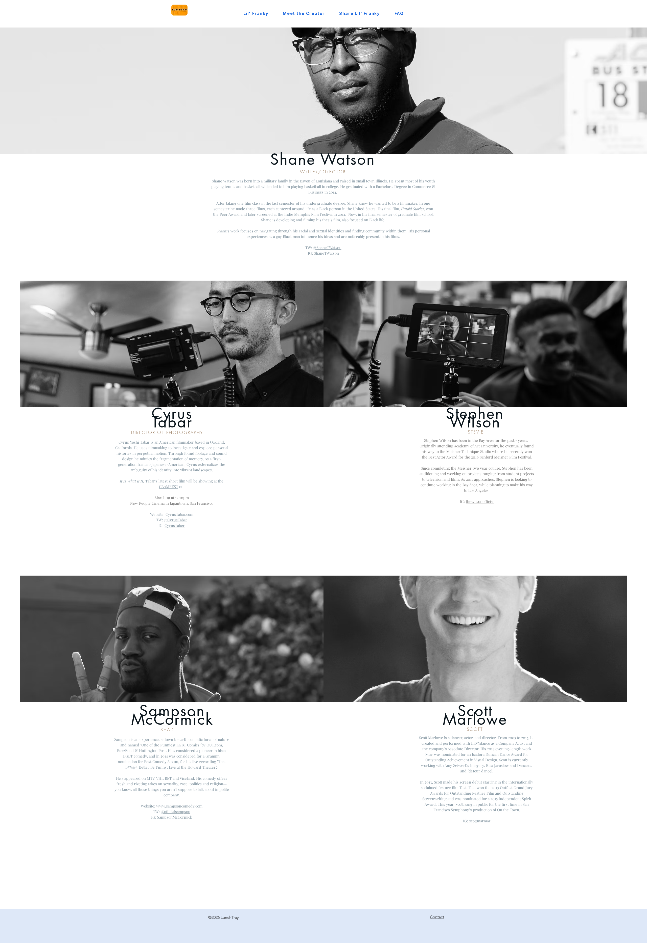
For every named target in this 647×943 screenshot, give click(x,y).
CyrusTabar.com (179, 514)
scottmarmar (480, 820)
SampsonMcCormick (174, 817)
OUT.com (214, 744)
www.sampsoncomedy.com (179, 806)
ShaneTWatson (326, 253)
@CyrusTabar (175, 519)
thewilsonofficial (480, 501)
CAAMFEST (168, 486)
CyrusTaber (175, 525)
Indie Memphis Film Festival (308, 214)
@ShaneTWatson (327, 247)
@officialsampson (175, 811)
